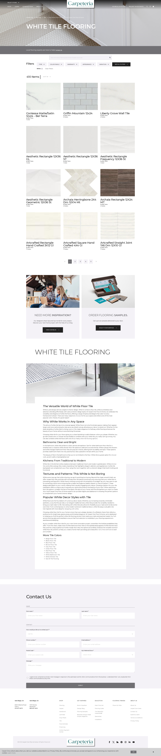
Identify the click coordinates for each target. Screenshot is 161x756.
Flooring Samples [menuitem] (82, 711)
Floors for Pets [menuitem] (117, 705)
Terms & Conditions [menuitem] (136, 718)
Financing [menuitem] (62, 727)
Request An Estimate (136, 6)
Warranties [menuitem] (98, 716)
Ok (133, 752)
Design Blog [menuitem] (81, 708)
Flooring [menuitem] (61, 705)
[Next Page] (96, 261)
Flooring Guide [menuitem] (99, 708)
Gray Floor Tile (50, 547)
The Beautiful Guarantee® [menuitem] (99, 712)
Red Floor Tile (50, 551)
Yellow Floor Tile (51, 553)
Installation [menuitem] (98, 719)
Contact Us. (59, 50)
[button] (147, 6)
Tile (45, 17)
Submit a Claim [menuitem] (135, 714)
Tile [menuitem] (60, 721)
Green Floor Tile (51, 549)
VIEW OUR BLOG (51, 330)
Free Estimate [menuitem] (63, 724)
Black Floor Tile (51, 540)
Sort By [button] (45, 76)
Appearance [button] (87, 64)
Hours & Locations (118, 6)
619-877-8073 (19, 708)
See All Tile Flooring (52, 559)
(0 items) (153, 6)
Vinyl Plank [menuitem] (62, 718)
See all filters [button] (120, 64)
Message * (29, 661)
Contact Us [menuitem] (133, 711)
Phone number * (31, 640)
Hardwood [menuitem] (62, 711)
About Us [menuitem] (133, 705)
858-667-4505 (34, 708)
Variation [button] (102, 64)
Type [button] (40, 64)
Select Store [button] (12, 2)
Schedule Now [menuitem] (27, 6)
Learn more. (12, 753)
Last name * (85, 611)
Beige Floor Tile (51, 538)
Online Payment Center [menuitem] (64, 731)
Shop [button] (9, 6)
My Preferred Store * (87, 650)
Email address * (86, 640)
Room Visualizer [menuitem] (82, 705)
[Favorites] (150, 6)
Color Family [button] (55, 64)
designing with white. (72, 509)
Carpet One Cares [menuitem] (135, 708)
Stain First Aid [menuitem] (99, 705)
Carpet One (29, 17)
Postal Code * (30, 650)
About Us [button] (39, 6)
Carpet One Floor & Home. (30, 742)
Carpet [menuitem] (61, 708)
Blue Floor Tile (50, 543)
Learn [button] (17, 6)
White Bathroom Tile (53, 555)
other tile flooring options (89, 438)
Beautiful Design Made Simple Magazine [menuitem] (84, 715)
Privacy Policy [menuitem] (134, 721)
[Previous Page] (65, 261)
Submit (80, 685)
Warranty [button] (71, 64)
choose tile (79, 416)
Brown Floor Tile (51, 545)
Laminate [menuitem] (62, 714)
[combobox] (78, 57)
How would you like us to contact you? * (37, 629)
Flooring (38, 17)
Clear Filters (49, 68)
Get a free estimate (105, 529)
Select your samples (106, 328)
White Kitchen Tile (52, 557)
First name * (29, 611)
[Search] (110, 57)
